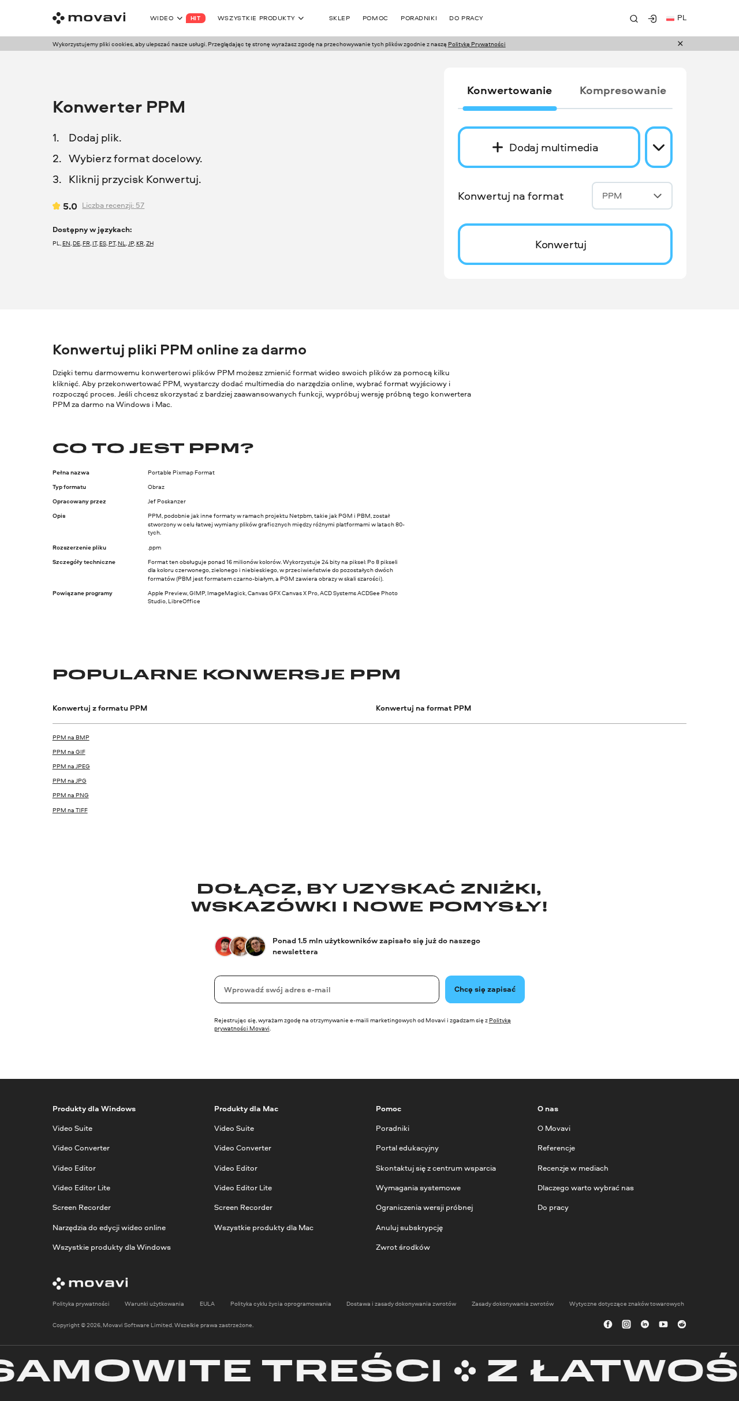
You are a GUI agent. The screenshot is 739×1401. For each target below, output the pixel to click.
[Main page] (89, 18)
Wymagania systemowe (418, 1188)
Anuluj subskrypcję (409, 1227)
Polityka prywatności (81, 1303)
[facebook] (608, 1325)
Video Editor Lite (81, 1188)
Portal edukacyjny (407, 1148)
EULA (207, 1303)
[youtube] (663, 1325)
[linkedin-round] (645, 1325)
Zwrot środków (403, 1247)
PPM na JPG (70, 780)
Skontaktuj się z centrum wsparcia (436, 1167)
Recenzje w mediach (573, 1167)
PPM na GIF (69, 752)
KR (140, 243)
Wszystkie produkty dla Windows (112, 1247)
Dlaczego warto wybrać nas (586, 1188)
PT (112, 243)
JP (131, 243)
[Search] (634, 18)
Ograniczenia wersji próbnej (424, 1207)
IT (94, 243)
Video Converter (81, 1148)
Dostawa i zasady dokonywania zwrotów (401, 1303)
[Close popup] (680, 44)
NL (122, 243)
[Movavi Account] (652, 18)
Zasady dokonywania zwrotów (513, 1303)
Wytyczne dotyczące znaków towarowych (626, 1303)
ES (102, 243)
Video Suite (72, 1128)
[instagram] (626, 1325)
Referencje (556, 1148)
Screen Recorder (82, 1207)
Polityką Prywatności (477, 44)
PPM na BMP (71, 737)
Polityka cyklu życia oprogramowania (280, 1303)
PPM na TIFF (70, 810)
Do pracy (553, 1207)
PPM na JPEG (71, 766)
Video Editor (74, 1167)
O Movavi (554, 1128)
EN (66, 243)
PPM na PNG (71, 795)
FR (86, 243)
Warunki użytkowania (154, 1303)
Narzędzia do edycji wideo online (109, 1227)
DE (76, 243)
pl (681, 18)
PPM (612, 195)
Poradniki (392, 1128)
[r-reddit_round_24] (681, 1325)
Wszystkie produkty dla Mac (263, 1227)
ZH (150, 243)
